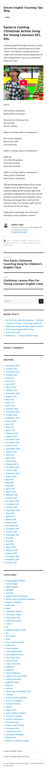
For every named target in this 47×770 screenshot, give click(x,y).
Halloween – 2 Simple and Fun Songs (22, 335)
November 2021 (12, 412)
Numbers (10, 670)
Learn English (12, 648)
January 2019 (11, 498)
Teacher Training (14, 716)
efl (33, 243)
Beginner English (13, 602)
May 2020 (10, 455)
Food (8, 639)
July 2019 (9, 479)
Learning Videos (13, 657)
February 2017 (12, 550)
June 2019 (10, 482)
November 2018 (12, 504)
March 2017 (11, 547)
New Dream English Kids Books (20, 329)
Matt (8, 240)
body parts (10, 605)
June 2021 (10, 424)
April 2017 (10, 544)
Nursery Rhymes (13, 673)
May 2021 (10, 427)
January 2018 (11, 522)
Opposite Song (12, 682)
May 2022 (10, 402)
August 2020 (11, 452)
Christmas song (26, 243)
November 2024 (12, 366)
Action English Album (15, 581)
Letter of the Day (13, 664)
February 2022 (12, 409)
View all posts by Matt (19, 232)
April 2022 (10, 406)
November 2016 (12, 559)
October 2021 (11, 415)
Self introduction (13, 704)
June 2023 (10, 381)
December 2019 (12, 467)
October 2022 (11, 390)
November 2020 (13, 442)
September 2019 (12, 473)
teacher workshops (14, 719)
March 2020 (11, 461)
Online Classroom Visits (16, 676)
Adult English (12, 587)
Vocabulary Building (15, 734)
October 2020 (11, 446)
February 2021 (12, 433)
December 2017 (12, 526)
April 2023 (10, 384)
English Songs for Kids (11, 243)
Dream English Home (13, 751)
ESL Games (10, 636)
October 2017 (11, 532)
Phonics (9, 685)
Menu (7, 17)
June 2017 (10, 538)
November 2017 (12, 529)
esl (36, 243)
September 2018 (13, 510)
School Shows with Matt (16, 697)
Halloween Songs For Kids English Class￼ (24, 326)
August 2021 (11, 421)
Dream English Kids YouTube (16, 756)
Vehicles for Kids (13, 731)
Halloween (10, 645)
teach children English (16, 713)
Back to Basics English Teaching (20, 599)
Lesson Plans (11, 661)
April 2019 (10, 489)
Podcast (9, 688)
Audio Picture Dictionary (17, 596)
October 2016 (11, 562)
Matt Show (10, 667)
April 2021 (10, 430)
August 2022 (11, 396)
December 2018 (12, 501)
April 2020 (10, 458)
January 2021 (11, 436)
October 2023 (11, 375)
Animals (9, 593)
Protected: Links (13, 332)
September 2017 (12, 535)
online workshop (13, 679)
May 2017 (10, 541)
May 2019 (10, 486)
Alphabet (10, 590)
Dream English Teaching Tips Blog (16, 763)
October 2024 (11, 369)
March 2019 (11, 492)
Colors (9, 624)
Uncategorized (12, 728)
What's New (11, 737)
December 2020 (12, 439)
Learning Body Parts (15, 654)
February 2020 (12, 464)
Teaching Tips (12, 722)
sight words (11, 710)
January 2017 (11, 553)
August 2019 (11, 476)
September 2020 (13, 449)
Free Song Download (15, 642)
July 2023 (10, 378)
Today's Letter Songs (15, 725)
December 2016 (12, 556)
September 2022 (13, 393)
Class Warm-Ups (13, 618)
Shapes (9, 707)
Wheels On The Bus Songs (17, 741)
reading (9, 694)
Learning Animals (14, 651)
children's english (14, 611)
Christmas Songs (33, 240)
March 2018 (11, 519)
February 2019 (12, 495)
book (8, 608)
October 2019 (11, 470)
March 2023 (11, 387)
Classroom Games (14, 621)
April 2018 (10, 516)
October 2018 (11, 507)
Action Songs (11, 584)
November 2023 (12, 372)
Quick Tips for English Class (18, 691)
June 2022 (10, 399)
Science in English (14, 701)
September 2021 (12, 418)
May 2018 (10, 513)
